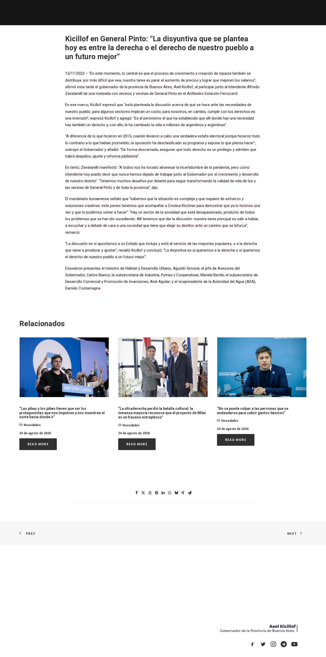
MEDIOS (230, 12)
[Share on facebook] (136, 493)
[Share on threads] (150, 493)
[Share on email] (189, 493)
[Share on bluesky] (176, 493)
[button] (274, 12)
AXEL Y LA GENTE (204, 12)
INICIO (152, 12)
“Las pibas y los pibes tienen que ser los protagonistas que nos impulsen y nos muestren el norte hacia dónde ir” (62, 412)
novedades (32, 425)
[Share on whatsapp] (170, 493)
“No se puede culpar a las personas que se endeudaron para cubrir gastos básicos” (252, 410)
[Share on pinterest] (156, 493)
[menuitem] (152, 12)
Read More (38, 444)
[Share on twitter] (143, 493)
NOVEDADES (174, 12)
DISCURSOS (253, 12)
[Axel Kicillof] (76, 12)
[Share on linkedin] (163, 493)
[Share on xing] (183, 493)
